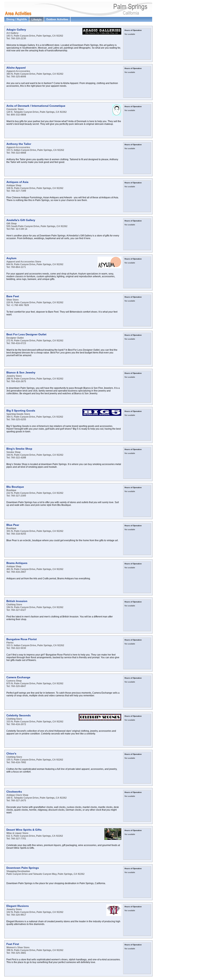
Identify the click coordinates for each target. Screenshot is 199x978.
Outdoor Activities (57, 19)
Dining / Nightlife (16, 19)
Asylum (11, 258)
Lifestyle (36, 19)
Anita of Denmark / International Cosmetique (35, 105)
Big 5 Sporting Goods (20, 410)
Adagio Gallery (16, 29)
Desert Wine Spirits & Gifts (24, 829)
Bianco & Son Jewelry (20, 372)
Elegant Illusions (17, 905)
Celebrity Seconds (18, 715)
